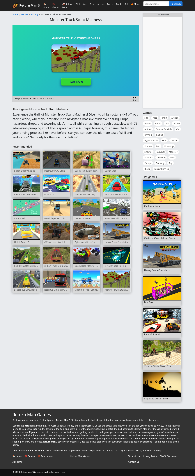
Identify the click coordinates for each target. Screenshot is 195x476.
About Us (17, 461)
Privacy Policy (150, 456)
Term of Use (134, 456)
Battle (119, 4)
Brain (92, 4)
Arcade (101, 4)
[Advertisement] (162, 62)
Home (15, 14)
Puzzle (110, 4)
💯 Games (55, 6)
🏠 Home (46, 6)
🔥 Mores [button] (135, 4)
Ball (126, 4)
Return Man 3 (29, 5)
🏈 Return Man (67, 6)
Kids (85, 4)
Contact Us (133, 461)
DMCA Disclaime (168, 456)
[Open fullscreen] (134, 99)
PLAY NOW (76, 81)
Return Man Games (80, 456)
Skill (78, 4)
